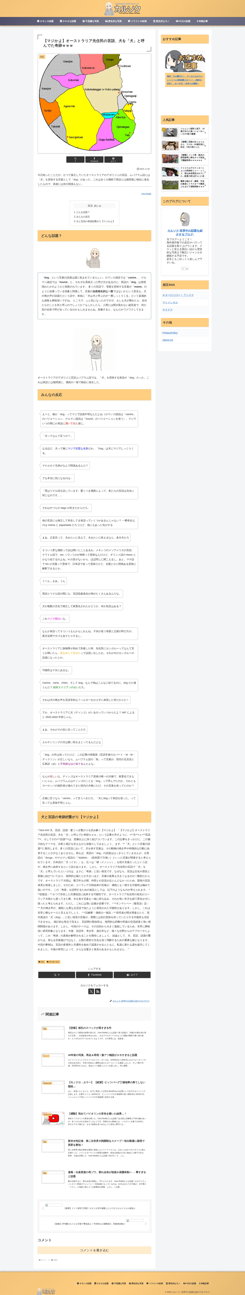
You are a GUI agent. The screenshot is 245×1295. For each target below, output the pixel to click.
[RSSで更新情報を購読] (98, 991)
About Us (167, 340)
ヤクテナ (167, 309)
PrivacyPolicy (170, 332)
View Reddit (146, 194)
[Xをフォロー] (91, 991)
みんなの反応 (83, 216)
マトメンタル (170, 302)
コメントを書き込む (94, 1250)
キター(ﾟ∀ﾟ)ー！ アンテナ (178, 295)
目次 (90, 205)
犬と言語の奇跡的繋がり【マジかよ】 (95, 221)
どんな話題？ (83, 212)
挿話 (42, 962)
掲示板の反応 (54, 962)
